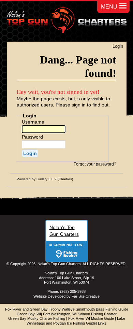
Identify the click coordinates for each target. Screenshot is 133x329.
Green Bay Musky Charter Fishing (36, 318)
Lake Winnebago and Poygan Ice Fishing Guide (76, 320)
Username (33, 122)
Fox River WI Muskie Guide (91, 318)
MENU (109, 7)
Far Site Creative (86, 296)
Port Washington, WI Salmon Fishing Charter (80, 314)
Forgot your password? (95, 164)
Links (102, 323)
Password (32, 137)
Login (118, 46)
